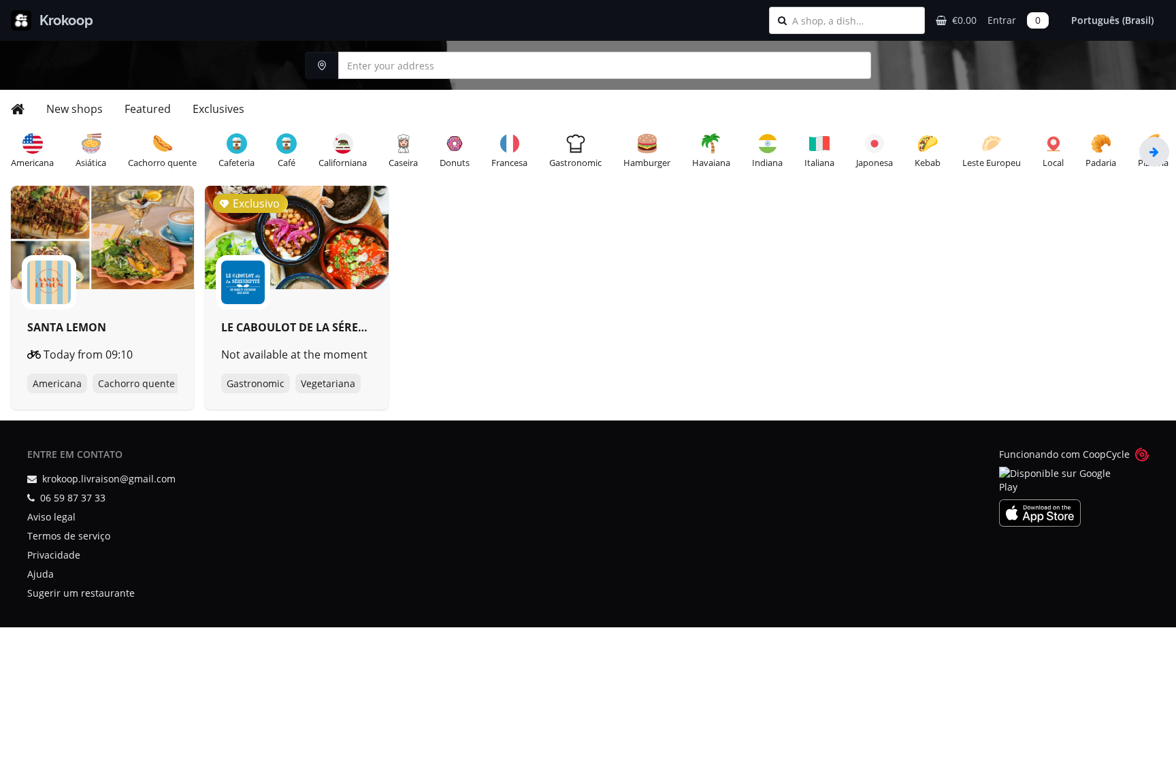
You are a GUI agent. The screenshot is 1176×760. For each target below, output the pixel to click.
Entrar (1001, 20)
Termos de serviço (68, 535)
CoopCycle (1106, 454)
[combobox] (854, 20)
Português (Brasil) (1112, 20)
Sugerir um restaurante (81, 592)
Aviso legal (51, 516)
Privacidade (53, 554)
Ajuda (40, 573)
